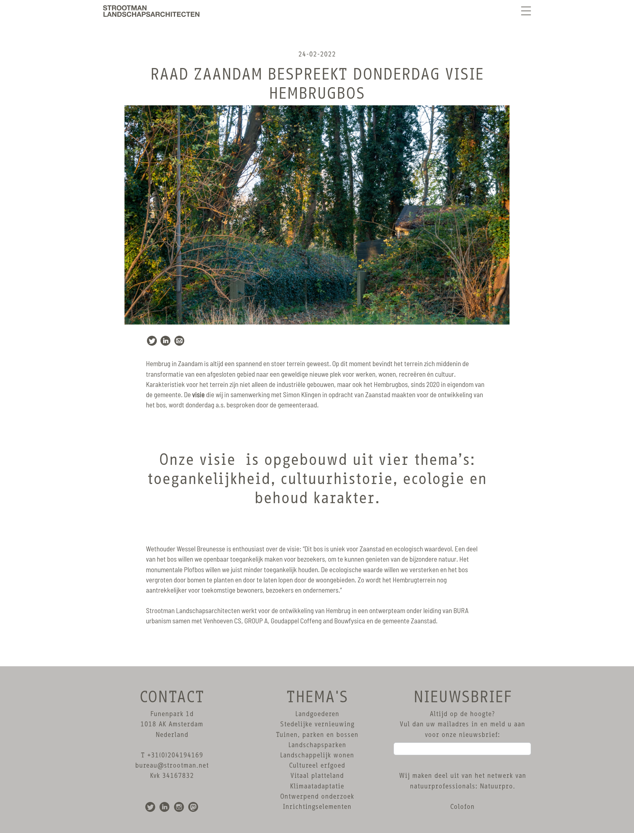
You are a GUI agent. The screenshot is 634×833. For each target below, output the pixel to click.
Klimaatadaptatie (317, 786)
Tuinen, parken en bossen (317, 735)
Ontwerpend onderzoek (317, 796)
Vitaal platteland (317, 776)
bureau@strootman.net (172, 765)
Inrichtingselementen (317, 807)
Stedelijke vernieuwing (317, 724)
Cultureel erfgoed (317, 765)
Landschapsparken (317, 745)
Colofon (462, 807)
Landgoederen (317, 714)
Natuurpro (496, 786)
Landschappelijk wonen (317, 755)
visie (198, 395)
